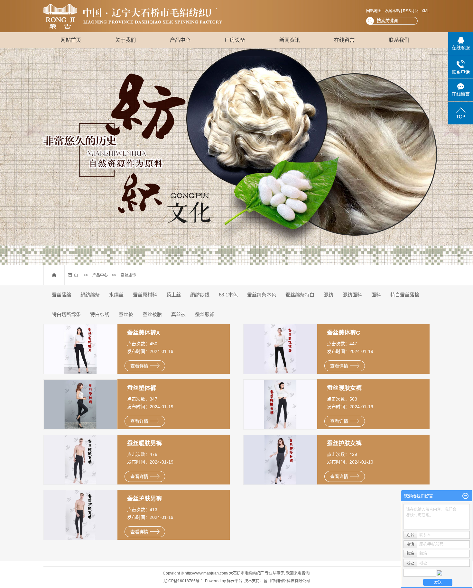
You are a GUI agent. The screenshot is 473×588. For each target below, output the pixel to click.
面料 (376, 294)
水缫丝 (116, 294)
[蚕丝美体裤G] (280, 349)
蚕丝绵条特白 (299, 294)
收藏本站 (392, 11)
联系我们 (399, 40)
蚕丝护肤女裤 (344, 443)
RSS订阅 (411, 11)
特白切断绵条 (66, 314)
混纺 (328, 294)
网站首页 (70, 40)
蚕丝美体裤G (343, 333)
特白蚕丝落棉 (404, 294)
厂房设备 (235, 40)
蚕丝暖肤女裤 (344, 388)
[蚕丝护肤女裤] (280, 459)
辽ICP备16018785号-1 (183, 581)
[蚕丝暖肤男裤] (80, 459)
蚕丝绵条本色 (261, 294)
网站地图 (374, 11)
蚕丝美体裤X (143, 333)
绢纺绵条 (90, 294)
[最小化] (465, 496)
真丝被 (178, 314)
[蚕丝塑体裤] (80, 404)
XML (426, 11)
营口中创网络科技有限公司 (287, 581)
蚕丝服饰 (128, 275)
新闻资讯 (289, 40)
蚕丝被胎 (152, 314)
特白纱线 (99, 314)
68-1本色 (228, 294)
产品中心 (180, 40)
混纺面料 (352, 294)
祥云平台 (234, 581)
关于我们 (125, 40)
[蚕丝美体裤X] (80, 349)
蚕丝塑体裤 (141, 388)
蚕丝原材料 (145, 294)
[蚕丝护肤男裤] (80, 514)
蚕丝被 (126, 314)
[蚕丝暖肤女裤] (280, 404)
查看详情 (139, 365)
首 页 (73, 274)
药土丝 (173, 294)
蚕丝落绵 (61, 294)
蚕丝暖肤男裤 (144, 443)
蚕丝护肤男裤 (144, 498)
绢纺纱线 (199, 294)
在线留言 (344, 40)
